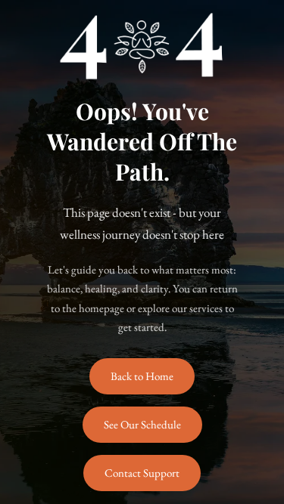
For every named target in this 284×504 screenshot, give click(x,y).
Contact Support (142, 472)
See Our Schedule (142, 424)
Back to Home (142, 376)
